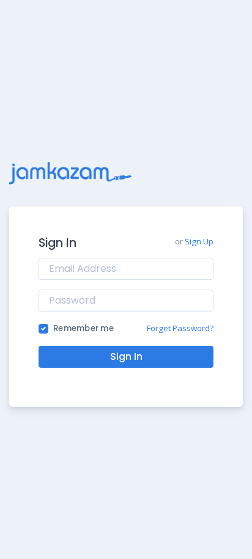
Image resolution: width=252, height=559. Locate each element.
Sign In (126, 356)
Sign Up (199, 241)
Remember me (83, 328)
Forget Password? (180, 328)
